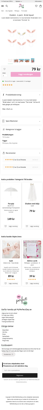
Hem (2, 11)
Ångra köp (5, 340)
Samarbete (5, 336)
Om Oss (4, 332)
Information (38, 1)
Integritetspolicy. (21, 382)
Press (4, 334)
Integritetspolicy (7, 338)
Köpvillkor (5, 330)
